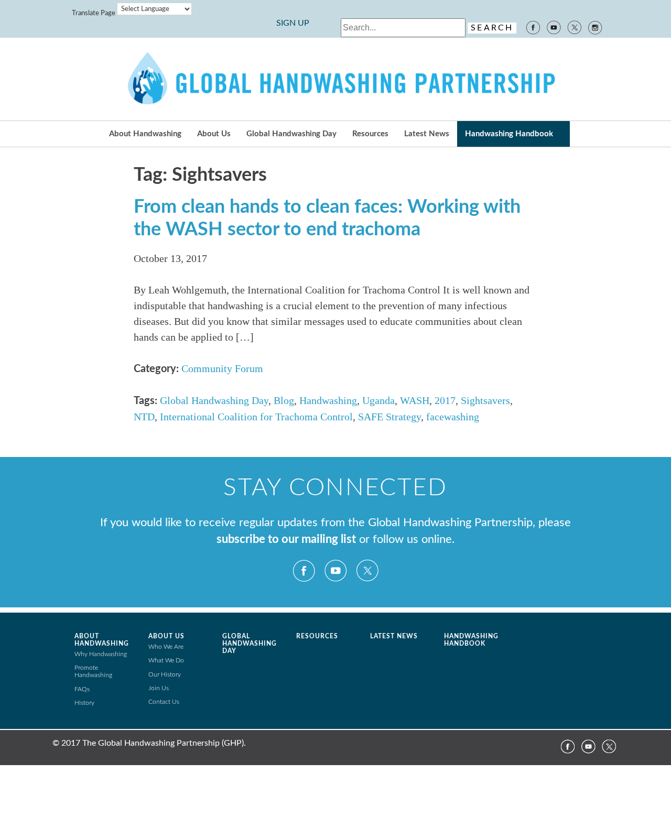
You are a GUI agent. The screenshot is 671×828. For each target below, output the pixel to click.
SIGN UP (292, 23)
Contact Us (163, 702)
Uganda (378, 400)
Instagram (595, 26)
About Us (214, 134)
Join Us (158, 688)
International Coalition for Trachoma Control (256, 416)
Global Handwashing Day (291, 134)
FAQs (82, 689)
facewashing (452, 416)
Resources (370, 134)
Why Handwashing (100, 654)
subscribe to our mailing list (286, 539)
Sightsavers (485, 400)
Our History (164, 674)
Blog (284, 400)
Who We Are (165, 647)
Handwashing (328, 400)
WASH (414, 400)
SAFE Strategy (389, 416)
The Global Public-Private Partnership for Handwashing (335, 79)
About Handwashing (145, 134)
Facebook (532, 26)
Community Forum (222, 368)
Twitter (574, 26)
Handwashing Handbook (509, 134)
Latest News (426, 134)
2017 (445, 400)
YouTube (553, 26)
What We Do (166, 660)
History (84, 703)
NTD (144, 416)
